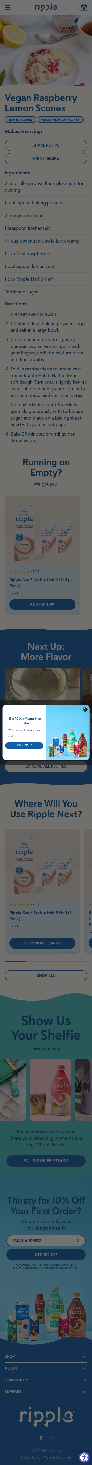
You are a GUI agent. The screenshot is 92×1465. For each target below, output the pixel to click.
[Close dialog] (85, 709)
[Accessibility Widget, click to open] (84, 1457)
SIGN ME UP (24, 745)
